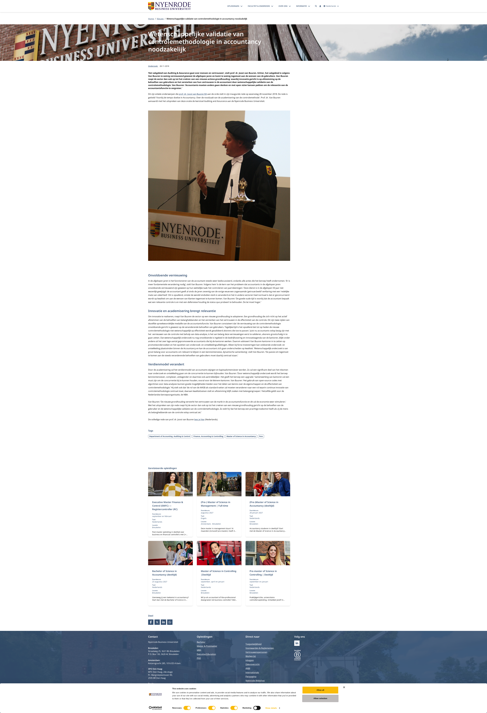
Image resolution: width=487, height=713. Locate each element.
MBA (199, 650)
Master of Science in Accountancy (241, 436)
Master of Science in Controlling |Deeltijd (218, 573)
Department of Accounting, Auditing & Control (169, 436)
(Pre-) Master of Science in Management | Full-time (215, 504)
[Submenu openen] (241, 6)
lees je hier (199, 419)
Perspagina (251, 676)
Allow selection (320, 698)
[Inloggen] (320, 6)
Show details (271, 708)
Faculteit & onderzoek (259, 6)
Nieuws (160, 18)
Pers (261, 436)
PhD (199, 658)
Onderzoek (153, 66)
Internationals (252, 672)
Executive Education (206, 654)
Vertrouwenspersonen (256, 652)
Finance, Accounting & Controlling (208, 436)
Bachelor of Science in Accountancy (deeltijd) (164, 573)
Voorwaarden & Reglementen (260, 648)
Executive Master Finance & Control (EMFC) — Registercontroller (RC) (167, 506)
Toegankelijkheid (254, 644)
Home (151, 18)
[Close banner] (344, 687)
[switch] (211, 708)
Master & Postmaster (207, 646)
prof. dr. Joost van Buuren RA (193, 94)
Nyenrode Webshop (255, 680)
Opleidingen (233, 6)
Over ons (283, 6)
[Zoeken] (316, 6)
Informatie (301, 6)
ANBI (248, 668)
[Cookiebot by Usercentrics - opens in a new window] (155, 708)
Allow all (320, 690)
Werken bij (251, 656)
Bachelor (201, 642)
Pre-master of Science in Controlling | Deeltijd (263, 573)
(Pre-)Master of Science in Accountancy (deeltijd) (264, 504)
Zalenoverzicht (253, 664)
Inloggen (250, 660)
